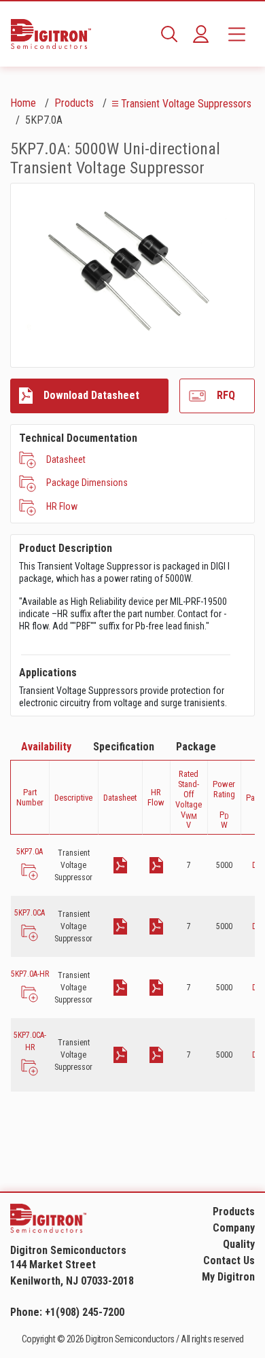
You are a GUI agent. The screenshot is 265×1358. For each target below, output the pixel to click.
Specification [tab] (123, 746)
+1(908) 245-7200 (84, 1312)
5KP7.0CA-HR (30, 1041)
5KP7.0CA (29, 913)
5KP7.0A (29, 851)
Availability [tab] (46, 746)
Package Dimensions (87, 482)
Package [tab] (196, 746)
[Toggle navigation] (236, 34)
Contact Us (229, 1260)
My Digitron (228, 1276)
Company (234, 1227)
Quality (239, 1244)
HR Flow (61, 506)
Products (74, 103)
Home (23, 103)
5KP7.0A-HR (30, 974)
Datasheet (66, 459)
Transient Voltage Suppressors (186, 103)
